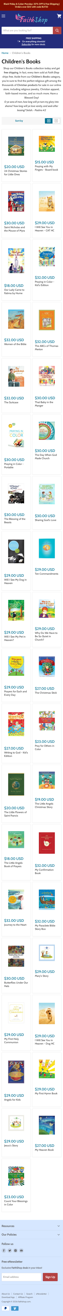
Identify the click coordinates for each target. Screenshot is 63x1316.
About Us (6, 1293)
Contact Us (18, 1293)
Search (29, 1293)
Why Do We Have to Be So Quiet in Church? (46, 636)
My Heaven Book (44, 1149)
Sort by (19, 120)
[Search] (57, 30)
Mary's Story (41, 975)
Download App (8, 1297)
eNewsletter (41, 1293)
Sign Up (50, 1277)
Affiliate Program (25, 1297)
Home (5, 53)
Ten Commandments (46, 573)
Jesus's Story (11, 1145)
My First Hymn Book (46, 1093)
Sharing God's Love (45, 520)
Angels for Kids (12, 1099)
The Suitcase (11, 402)
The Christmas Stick (46, 692)
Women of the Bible (15, 344)
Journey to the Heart (15, 924)
